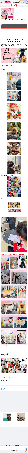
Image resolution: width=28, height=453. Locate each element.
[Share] (1, 389)
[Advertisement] (14, 34)
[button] (12, 426)
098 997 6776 (3, 25)
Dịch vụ (4, 6)
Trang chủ (1, 6)
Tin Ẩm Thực (12, 445)
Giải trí (19, 445)
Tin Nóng (9, 445)
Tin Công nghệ (16, 445)
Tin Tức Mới (6, 445)
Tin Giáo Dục (21, 445)
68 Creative (15, 450)
